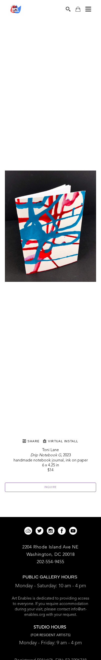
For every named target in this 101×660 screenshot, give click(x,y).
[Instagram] (51, 531)
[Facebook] (62, 531)
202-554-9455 (50, 562)
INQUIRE (50, 487)
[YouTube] (73, 531)
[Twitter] (40, 531)
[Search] (68, 9)
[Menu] (88, 9)
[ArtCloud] (29, 531)
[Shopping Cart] (78, 9)
